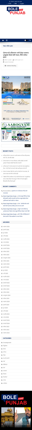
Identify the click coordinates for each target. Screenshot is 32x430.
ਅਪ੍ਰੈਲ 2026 (6, 239)
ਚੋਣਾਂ (4, 367)
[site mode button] (26, 40)
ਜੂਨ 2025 (5, 270)
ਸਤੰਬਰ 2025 (6, 261)
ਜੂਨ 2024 (5, 308)
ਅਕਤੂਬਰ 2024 (6, 295)
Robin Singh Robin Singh (9, 196)
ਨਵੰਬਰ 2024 (6, 292)
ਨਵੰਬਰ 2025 (6, 254)
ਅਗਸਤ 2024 (6, 301)
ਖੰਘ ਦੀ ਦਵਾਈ (6, 358)
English (22, 3)
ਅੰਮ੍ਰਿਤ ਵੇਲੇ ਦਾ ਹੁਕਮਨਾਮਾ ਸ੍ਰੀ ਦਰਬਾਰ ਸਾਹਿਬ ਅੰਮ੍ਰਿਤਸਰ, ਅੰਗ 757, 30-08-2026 (16, 156)
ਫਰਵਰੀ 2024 (6, 320)
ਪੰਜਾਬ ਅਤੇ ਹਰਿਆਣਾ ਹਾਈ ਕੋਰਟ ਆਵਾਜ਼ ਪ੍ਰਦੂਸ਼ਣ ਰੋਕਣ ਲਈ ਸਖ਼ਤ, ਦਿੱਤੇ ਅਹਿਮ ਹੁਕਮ (16, 55)
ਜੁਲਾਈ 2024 (6, 304)
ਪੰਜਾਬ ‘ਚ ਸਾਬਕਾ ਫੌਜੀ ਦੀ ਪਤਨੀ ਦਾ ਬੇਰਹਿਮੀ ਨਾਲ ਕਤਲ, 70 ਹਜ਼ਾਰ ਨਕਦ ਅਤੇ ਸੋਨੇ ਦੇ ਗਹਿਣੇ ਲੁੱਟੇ (16, 172)
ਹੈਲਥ (4, 355)
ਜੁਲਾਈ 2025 (6, 267)
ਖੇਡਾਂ (4, 361)
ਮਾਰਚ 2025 (6, 279)
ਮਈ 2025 (5, 273)
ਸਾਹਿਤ (4, 352)
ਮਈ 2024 (5, 311)
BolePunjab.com (18, 60)
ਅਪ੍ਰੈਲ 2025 (6, 276)
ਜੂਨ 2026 (5, 232)
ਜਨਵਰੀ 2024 (6, 323)
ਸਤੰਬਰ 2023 (6, 329)
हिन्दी (16, 3)
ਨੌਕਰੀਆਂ (5, 377)
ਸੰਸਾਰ (4, 349)
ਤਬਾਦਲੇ (5, 370)
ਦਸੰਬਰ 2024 (6, 289)
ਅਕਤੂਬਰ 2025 (6, 258)
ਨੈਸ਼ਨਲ (4, 374)
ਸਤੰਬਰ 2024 (6, 298)
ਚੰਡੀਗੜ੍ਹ (5, 364)
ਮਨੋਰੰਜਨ (5, 383)
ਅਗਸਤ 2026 (6, 226)
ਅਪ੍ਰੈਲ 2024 (6, 314)
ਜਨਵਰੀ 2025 (6, 286)
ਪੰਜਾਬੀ (9, 3)
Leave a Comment (9, 62)
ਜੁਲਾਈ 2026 (6, 229)
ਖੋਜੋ (27, 145)
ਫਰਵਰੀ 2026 (6, 245)
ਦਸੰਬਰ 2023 (6, 326)
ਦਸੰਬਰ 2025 (6, 251)
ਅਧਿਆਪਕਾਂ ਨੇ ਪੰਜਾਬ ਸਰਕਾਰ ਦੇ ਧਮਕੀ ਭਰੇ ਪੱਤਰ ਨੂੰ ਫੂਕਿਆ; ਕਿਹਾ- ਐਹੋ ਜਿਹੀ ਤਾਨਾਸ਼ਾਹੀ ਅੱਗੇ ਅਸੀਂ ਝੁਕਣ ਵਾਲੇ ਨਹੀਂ (16, 167)
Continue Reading (11, 65)
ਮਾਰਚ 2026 (6, 242)
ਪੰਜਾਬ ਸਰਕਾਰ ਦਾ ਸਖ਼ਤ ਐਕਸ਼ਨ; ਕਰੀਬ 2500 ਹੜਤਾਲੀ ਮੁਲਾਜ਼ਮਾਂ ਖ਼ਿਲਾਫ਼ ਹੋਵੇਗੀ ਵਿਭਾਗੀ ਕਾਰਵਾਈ (15, 162)
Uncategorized (7, 342)
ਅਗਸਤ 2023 (6, 332)
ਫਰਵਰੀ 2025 (6, 282)
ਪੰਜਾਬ (4, 380)
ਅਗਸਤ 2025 (6, 264)
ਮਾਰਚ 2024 (6, 317)
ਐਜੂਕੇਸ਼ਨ (5, 345)
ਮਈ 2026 (5, 236)
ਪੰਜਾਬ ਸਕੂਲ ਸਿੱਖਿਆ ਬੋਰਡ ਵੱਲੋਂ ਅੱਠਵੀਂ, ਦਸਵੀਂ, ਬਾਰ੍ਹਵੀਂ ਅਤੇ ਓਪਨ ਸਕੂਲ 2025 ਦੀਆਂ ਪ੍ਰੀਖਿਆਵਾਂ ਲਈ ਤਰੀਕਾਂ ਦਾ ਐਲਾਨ (16, 198)
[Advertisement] (16, 28)
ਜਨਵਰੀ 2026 (6, 248)
